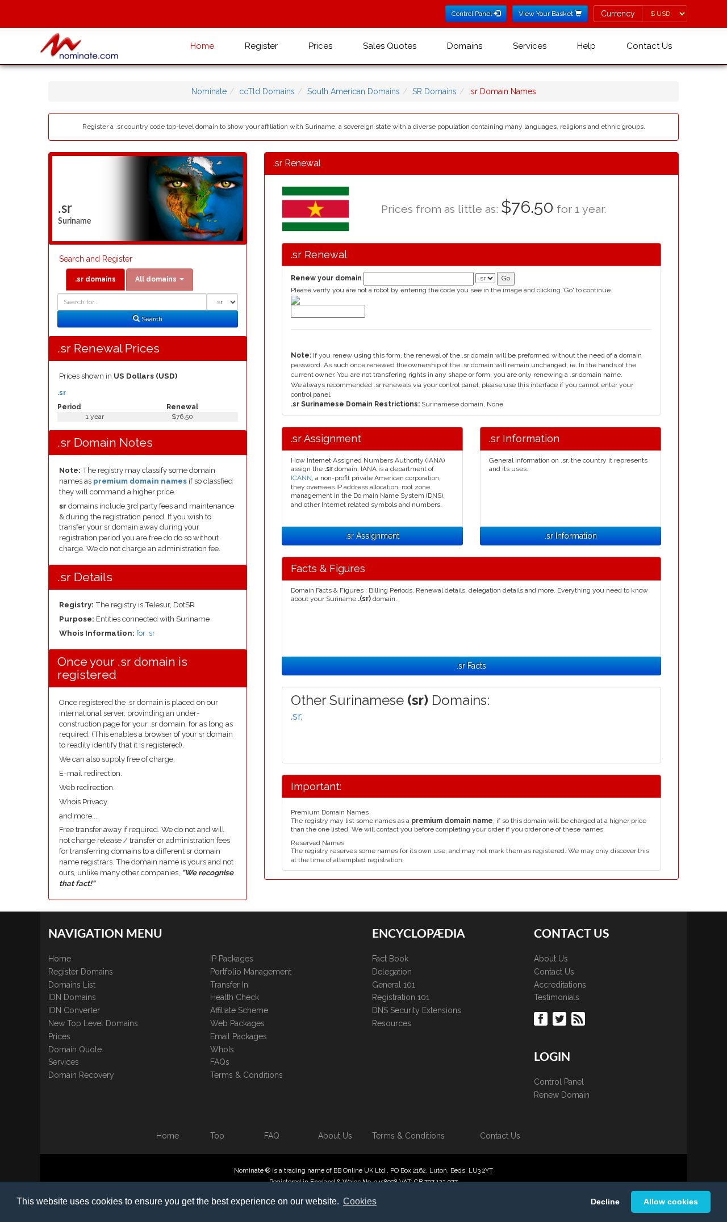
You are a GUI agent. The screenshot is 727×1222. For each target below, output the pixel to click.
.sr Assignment (372, 535)
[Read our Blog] (579, 1017)
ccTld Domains (267, 91)
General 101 (393, 984)
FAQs (219, 1061)
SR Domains (434, 91)
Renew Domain (562, 1094)
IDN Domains (72, 997)
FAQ (271, 1135)
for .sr (145, 633)
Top (217, 1135)
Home (202, 46)
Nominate (209, 91)
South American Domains (353, 91)
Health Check (234, 997)
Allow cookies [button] (671, 1201)
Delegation (392, 971)
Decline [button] (605, 1201)
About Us (551, 958)
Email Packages (238, 1036)
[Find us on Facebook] (542, 1017)
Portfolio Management (250, 971)
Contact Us (649, 46)
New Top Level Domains (93, 1023)
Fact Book (390, 958)
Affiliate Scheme (239, 1010)
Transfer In (229, 984)
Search (151, 319)
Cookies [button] (360, 1201)
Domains (464, 46)
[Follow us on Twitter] (561, 1017)
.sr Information (571, 535)
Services (529, 46)
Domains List (71, 984)
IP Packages (231, 958)
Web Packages (237, 1023)
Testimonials (556, 997)
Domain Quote (75, 1049)
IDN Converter (74, 1010)
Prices (320, 46)
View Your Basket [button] (547, 14)
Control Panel (559, 1081)
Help (586, 46)
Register (261, 46)
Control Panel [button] (473, 14)
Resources (391, 1023)
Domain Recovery (81, 1075)
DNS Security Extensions (416, 1010)
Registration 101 (400, 997)
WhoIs (222, 1049)
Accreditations (560, 984)
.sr (61, 393)
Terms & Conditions (246, 1075)
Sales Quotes (389, 46)
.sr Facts (471, 665)
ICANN (301, 478)
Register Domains (80, 971)
